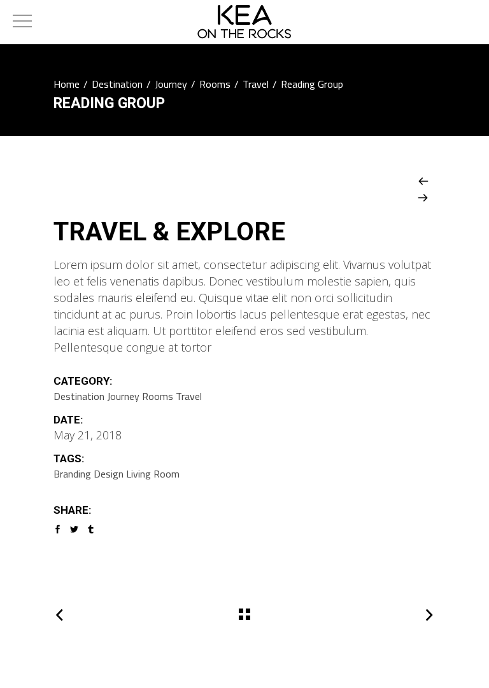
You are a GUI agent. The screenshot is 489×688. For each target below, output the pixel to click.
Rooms (214, 84)
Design (109, 473)
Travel (256, 84)
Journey (171, 84)
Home (66, 84)
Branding (72, 473)
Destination (117, 84)
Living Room (153, 473)
